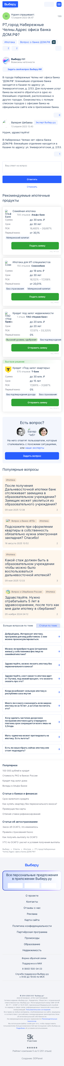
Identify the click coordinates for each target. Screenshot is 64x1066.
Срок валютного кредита (15, 798)
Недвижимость (32, 950)
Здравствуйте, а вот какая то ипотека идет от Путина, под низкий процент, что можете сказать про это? (29, 678)
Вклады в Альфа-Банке (14, 785)
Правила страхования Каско (17, 832)
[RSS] (47, 988)
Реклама (32, 913)
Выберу (5, 849)
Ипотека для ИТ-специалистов (31, 262)
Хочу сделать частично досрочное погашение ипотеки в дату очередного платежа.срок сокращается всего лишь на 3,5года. (28, 722)
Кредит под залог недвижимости (33, 313)
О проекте (32, 895)
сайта (35, 919)
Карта (28, 919)
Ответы (16, 849)
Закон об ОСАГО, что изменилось (20, 827)
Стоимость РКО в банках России (19, 775)
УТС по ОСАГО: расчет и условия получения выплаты (31, 842)
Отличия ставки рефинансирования (21, 814)
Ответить (32, 179)
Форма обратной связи (34, 958)
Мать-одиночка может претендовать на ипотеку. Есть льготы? (27, 737)
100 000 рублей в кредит (15, 770)
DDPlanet (38, 1058)
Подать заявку (37, 245)
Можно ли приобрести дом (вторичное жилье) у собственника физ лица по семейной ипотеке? (26, 651)
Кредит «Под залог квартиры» (31, 367)
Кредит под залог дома (14, 780)
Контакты (32, 901)
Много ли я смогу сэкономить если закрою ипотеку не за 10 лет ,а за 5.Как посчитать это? (28, 706)
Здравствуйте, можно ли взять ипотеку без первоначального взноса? (28, 665)
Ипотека (10, 42)
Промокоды (32, 938)
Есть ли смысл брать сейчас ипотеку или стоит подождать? (27, 749)
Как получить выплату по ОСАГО (19, 837)
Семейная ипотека (24, 211)
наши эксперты (34, 447)
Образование (32, 944)
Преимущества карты (14, 808)
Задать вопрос (32, 455)
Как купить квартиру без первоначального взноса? (29, 804)
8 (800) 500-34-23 (32, 968)
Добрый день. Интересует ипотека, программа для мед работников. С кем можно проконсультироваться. (26, 636)
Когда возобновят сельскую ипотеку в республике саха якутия (25, 692)
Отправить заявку (37, 347)
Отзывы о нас (32, 907)
